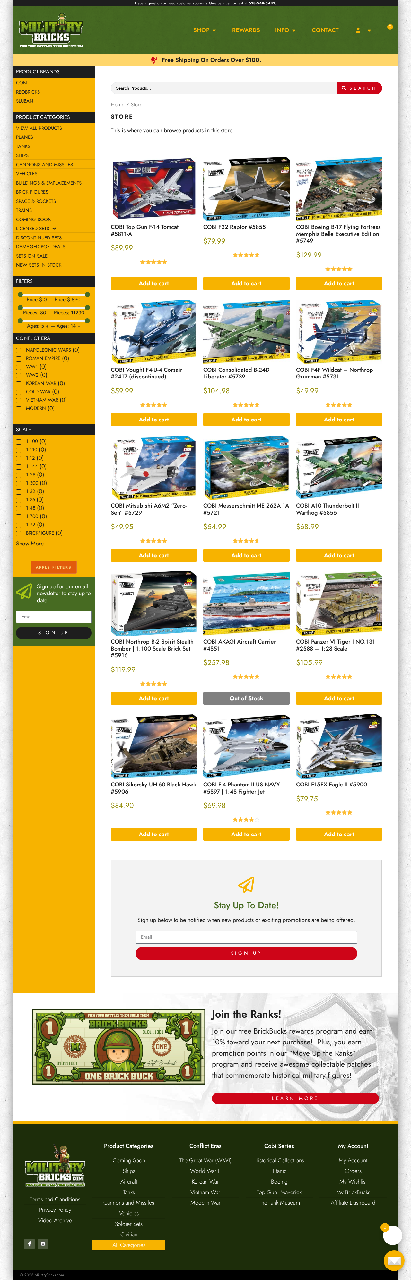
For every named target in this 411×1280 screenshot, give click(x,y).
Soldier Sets (129, 1224)
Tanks (129, 1192)
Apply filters (54, 567)
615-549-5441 (262, 3)
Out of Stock (246, 698)
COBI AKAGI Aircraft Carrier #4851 (239, 645)
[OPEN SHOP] (214, 30)
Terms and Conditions (55, 1199)
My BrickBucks (353, 1192)
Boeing (279, 1181)
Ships (129, 1171)
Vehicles (129, 1213)
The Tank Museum (279, 1203)
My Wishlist (353, 1181)
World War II (205, 1171)
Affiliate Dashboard (353, 1203)
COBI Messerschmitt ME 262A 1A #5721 (246, 509)
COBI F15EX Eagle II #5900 (331, 784)
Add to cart (154, 283)
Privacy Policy (55, 1210)
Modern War (205, 1203)
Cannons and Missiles (128, 1203)
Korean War (205, 1181)
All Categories (128, 1245)
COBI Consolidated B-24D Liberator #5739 (236, 373)
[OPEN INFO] (294, 30)
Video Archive (55, 1220)
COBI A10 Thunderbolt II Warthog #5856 (327, 509)
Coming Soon (129, 1160)
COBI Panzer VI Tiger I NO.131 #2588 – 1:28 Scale (335, 645)
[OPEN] (369, 30)
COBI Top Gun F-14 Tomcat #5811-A (145, 230)
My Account (353, 1160)
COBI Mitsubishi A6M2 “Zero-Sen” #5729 (149, 509)
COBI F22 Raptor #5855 (234, 227)
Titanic (279, 1171)
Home (118, 104)
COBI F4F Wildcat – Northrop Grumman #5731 (334, 373)
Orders (353, 1171)
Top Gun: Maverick (279, 1192)
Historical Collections (279, 1160)
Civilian (128, 1234)
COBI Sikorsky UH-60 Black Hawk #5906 (153, 788)
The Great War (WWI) (205, 1160)
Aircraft (128, 1181)
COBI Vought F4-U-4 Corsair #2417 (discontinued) (146, 373)
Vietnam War (205, 1192)
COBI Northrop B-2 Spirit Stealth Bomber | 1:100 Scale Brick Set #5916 (152, 648)
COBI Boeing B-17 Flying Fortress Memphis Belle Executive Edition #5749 (338, 234)
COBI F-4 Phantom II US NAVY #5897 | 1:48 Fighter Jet (241, 788)
